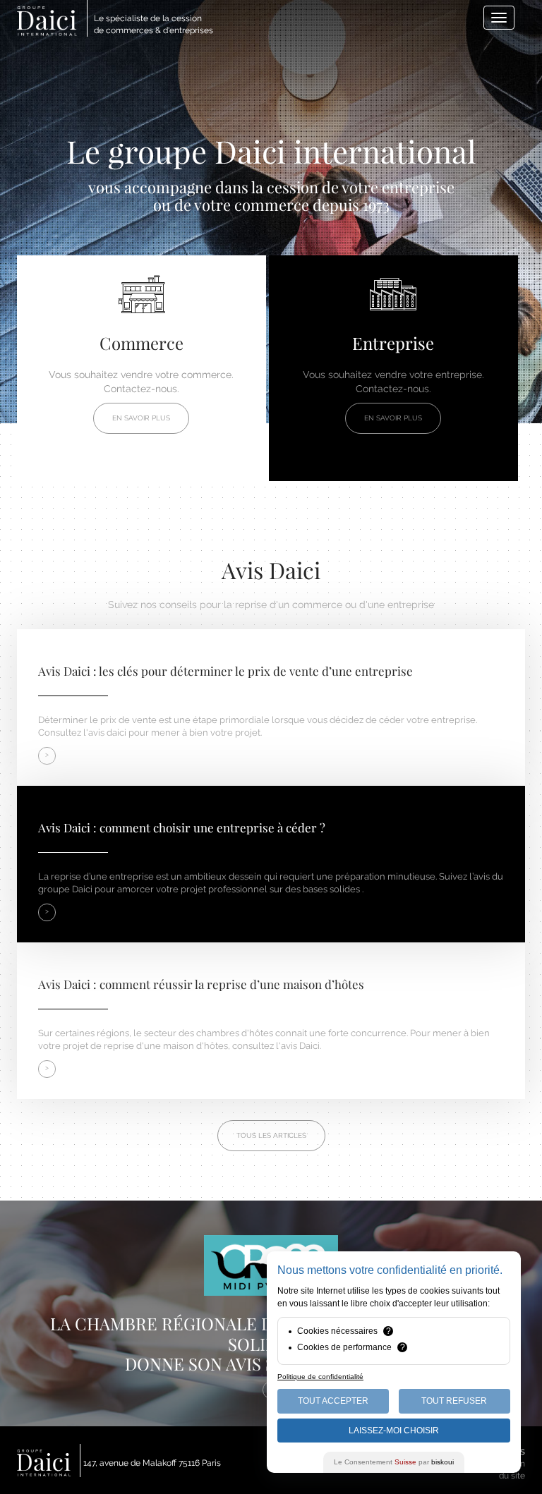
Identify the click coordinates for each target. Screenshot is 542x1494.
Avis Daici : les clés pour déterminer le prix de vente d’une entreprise (225, 671)
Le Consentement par (394, 1462)
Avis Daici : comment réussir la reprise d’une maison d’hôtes (201, 984)
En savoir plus (141, 418)
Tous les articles (271, 1135)
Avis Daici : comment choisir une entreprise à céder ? (181, 827)
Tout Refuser (454, 1401)
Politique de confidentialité (320, 1376)
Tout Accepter (333, 1401)
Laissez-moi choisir (394, 1430)
